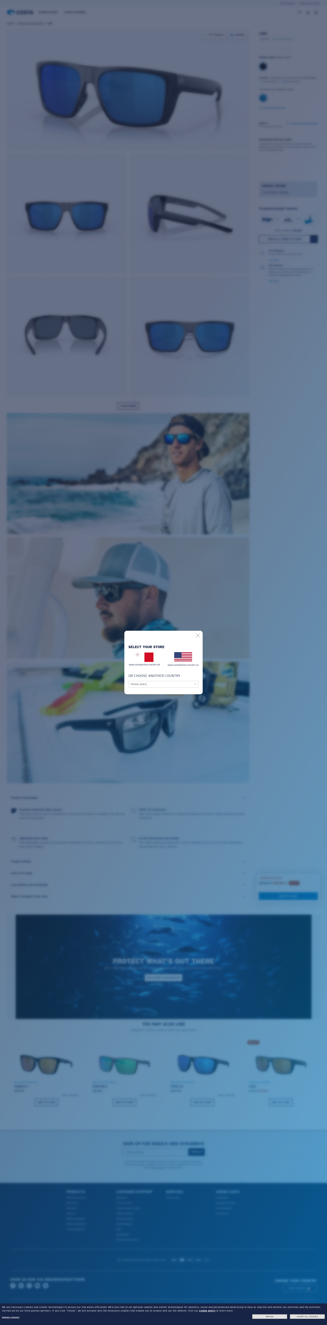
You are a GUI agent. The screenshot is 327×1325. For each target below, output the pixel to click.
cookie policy (207, 1310)
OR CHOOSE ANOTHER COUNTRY (154, 676)
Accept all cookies (307, 1317)
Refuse (270, 1317)
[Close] (198, 635)
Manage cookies (10, 1317)
